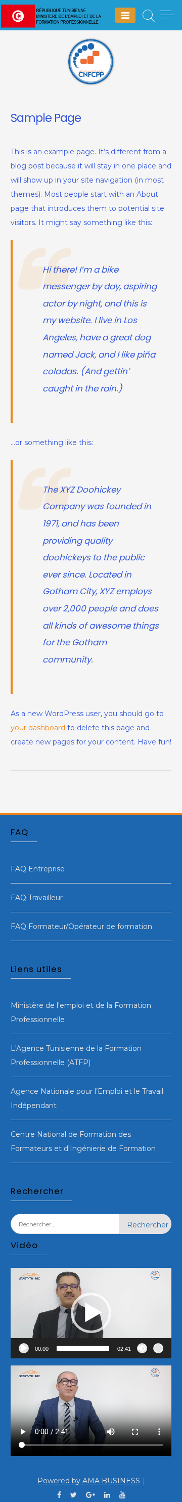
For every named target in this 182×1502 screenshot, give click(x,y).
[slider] (83, 1348)
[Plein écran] (158, 1348)
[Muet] (142, 1348)
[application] (91, 1313)
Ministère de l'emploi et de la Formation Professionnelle (81, 1012)
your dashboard (38, 727)
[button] (91, 1313)
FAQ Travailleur (37, 897)
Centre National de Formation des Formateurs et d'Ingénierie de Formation (83, 1141)
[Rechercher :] (65, 1231)
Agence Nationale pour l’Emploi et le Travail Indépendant (87, 1098)
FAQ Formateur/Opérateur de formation (81, 926)
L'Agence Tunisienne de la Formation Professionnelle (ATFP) (76, 1055)
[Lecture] (24, 1348)
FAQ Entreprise (38, 868)
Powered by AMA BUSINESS (88, 1480)
